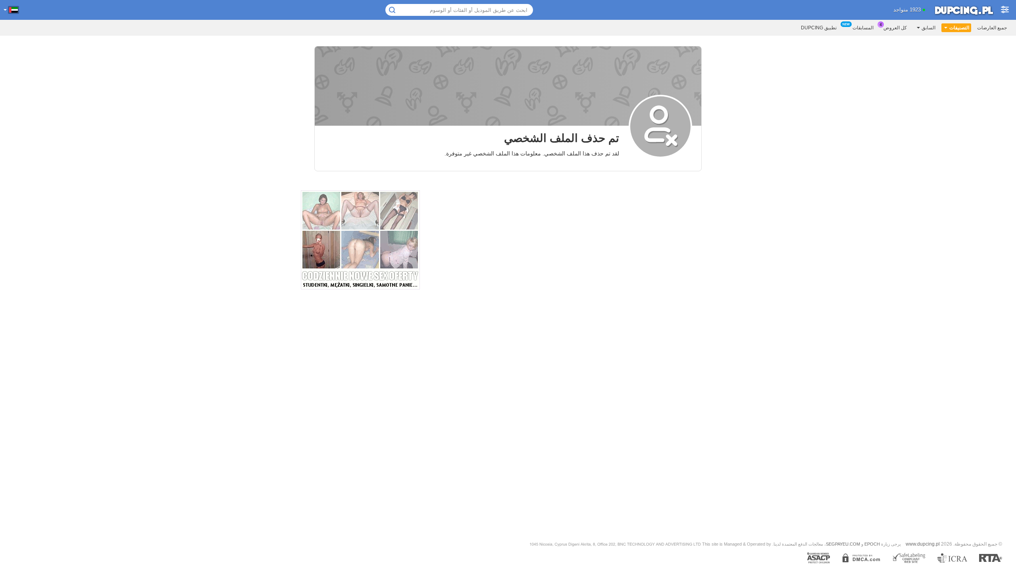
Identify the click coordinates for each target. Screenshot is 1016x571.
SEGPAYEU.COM (843, 544)
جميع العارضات (992, 28)
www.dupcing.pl (923, 543)
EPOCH (872, 544)
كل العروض (895, 28)
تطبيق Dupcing (819, 28)
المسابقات (863, 28)
